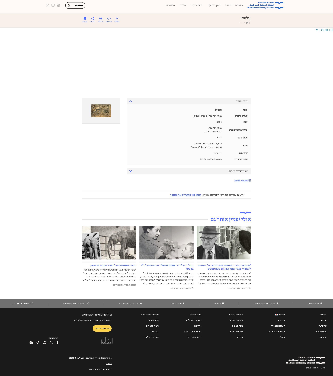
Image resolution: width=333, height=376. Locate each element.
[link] (315, 303)
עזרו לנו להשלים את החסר (185, 195)
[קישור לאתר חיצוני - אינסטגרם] (44, 342)
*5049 (109, 363)
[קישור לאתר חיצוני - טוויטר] (51, 342)
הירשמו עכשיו (102, 328)
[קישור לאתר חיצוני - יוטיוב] (31, 342)
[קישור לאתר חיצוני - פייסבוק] (57, 342)
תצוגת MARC (241, 180)
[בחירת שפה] (58, 5)
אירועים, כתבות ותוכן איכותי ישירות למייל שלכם (93, 320)
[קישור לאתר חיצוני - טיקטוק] (37, 342)
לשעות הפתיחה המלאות (100, 369)
